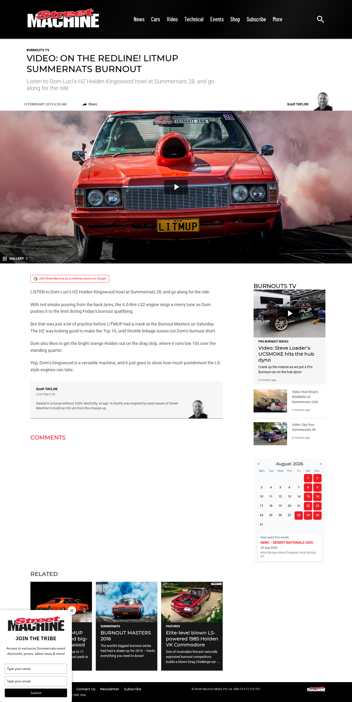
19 (280, 506)
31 (261, 524)
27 (289, 515)
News (139, 19)
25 (271, 515)
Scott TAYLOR (46, 389)
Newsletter (110, 689)
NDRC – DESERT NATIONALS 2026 (287, 542)
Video (172, 19)
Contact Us (86, 689)
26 (280, 515)
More (277, 19)
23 (317, 506)
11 (271, 496)
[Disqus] (126, 503)
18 (271, 506)
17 (261, 506)
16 (317, 496)
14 (299, 496)
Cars (155, 19)
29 (308, 515)
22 (308, 506)
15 (308, 496)
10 (261, 496)
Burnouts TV (38, 50)
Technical (194, 19)
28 (299, 515)
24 (261, 515)
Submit (36, 693)
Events (217, 19)
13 (289, 496)
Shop (235, 19)
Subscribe (256, 19)
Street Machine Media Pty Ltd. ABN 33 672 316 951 (227, 689)
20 (289, 506)
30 (317, 515)
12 (280, 496)
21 (299, 506)
